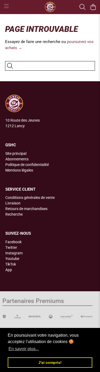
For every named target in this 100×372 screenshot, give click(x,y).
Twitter (11, 247)
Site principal (15, 153)
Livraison (13, 203)
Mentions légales (19, 170)
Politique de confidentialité (27, 165)
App (8, 270)
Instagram (14, 253)
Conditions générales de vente (30, 197)
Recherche (14, 214)
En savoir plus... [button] (24, 349)
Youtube (12, 258)
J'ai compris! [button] (50, 362)
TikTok (10, 264)
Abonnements (17, 159)
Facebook (13, 242)
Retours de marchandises (26, 209)
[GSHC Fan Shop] (50, 7)
